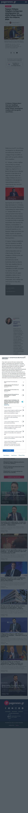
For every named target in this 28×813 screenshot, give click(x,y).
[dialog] (14, 406)
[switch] (23, 385)
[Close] (25, 357)
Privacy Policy (22, 455)
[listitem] (14, 382)
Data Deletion (6, 455)
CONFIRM (8, 450)
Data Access (14, 455)
